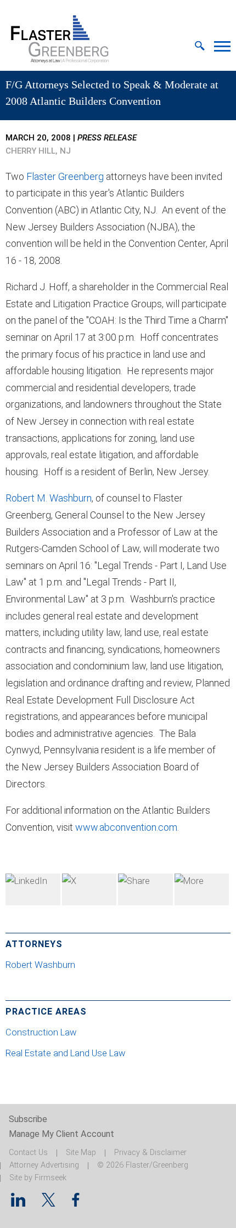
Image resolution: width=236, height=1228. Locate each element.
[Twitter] (89, 889)
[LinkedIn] (32, 889)
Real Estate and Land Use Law (65, 1053)
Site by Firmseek (37, 1177)
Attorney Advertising (44, 1165)
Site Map (81, 1152)
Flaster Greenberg (65, 176)
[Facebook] (145, 889)
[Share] (202, 889)
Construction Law (40, 1032)
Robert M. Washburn (48, 498)
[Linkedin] (18, 1203)
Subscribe (28, 1119)
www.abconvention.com (126, 827)
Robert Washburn (41, 965)
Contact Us (28, 1152)
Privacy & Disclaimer (150, 1152)
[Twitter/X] (48, 1203)
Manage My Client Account (61, 1134)
